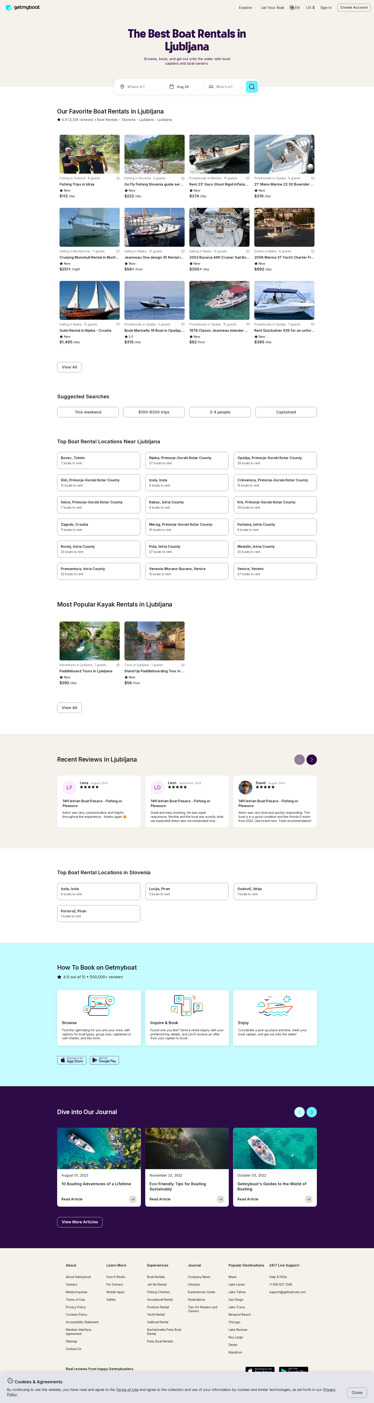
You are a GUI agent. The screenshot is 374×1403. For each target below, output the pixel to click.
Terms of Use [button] (127, 1389)
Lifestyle (194, 1284)
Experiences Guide (201, 1292)
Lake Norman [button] (238, 1329)
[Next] (311, 759)
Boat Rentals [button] (156, 1277)
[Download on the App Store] (71, 1060)
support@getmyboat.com (287, 1292)
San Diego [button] (236, 1299)
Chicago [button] (234, 1322)
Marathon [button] (235, 1352)
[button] (272, 7)
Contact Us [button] (73, 1349)
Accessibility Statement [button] (82, 1322)
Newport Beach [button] (240, 1314)
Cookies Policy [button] (76, 1314)
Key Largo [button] (236, 1337)
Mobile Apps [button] (115, 1292)
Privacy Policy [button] (76, 1307)
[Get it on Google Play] (104, 1060)
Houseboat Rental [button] (160, 1299)
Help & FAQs (278, 1277)
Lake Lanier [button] (237, 1284)
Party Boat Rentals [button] (160, 1341)
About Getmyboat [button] (78, 1277)
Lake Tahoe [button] (237, 1292)
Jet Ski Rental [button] (157, 1284)
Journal (194, 1265)
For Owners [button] (114, 1284)
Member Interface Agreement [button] (78, 1332)
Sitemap (71, 1341)
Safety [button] (111, 1299)
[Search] (252, 87)
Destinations (196, 1299)
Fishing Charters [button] (158, 1292)
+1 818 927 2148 (280, 1284)
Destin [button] (233, 1345)
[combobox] (140, 87)
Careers (71, 1284)
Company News (199, 1277)
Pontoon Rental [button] (158, 1307)
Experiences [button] (157, 1265)
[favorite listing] (118, 178)
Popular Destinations (246, 1265)
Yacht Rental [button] (156, 1314)
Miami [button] (233, 1277)
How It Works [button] (115, 1277)
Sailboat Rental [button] (157, 1322)
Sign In (326, 7)
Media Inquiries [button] (76, 1292)
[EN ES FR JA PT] (295, 7)
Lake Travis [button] (237, 1307)
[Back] (299, 759)
